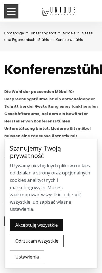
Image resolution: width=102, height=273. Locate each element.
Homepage (14, 33)
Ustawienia (27, 257)
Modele (69, 33)
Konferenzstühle (69, 39)
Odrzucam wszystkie (36, 241)
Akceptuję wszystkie (36, 225)
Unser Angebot (44, 33)
